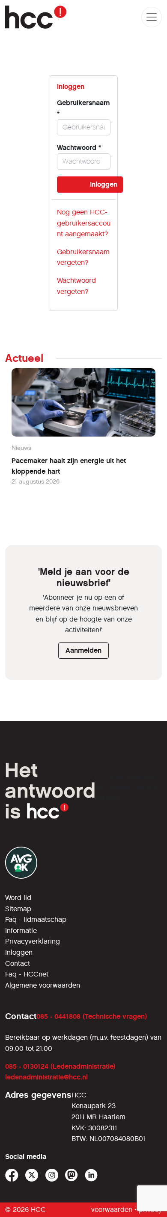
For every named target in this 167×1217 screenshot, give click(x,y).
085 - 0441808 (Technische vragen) (91, 1016)
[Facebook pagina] (11, 1175)
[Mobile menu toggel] (151, 17)
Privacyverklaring (32, 941)
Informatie (21, 931)
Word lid (18, 898)
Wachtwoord (79, 148)
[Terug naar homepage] (35, 17)
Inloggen (19, 952)
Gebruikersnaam (83, 108)
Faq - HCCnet (26, 974)
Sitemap (18, 909)
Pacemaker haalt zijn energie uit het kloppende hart (69, 466)
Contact (17, 963)
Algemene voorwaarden (42, 985)
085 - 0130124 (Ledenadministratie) (60, 1066)
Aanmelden (83, 650)
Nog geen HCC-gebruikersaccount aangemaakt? (83, 223)
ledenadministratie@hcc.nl (46, 1077)
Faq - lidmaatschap (35, 919)
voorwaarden (111, 1209)
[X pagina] (32, 1175)
